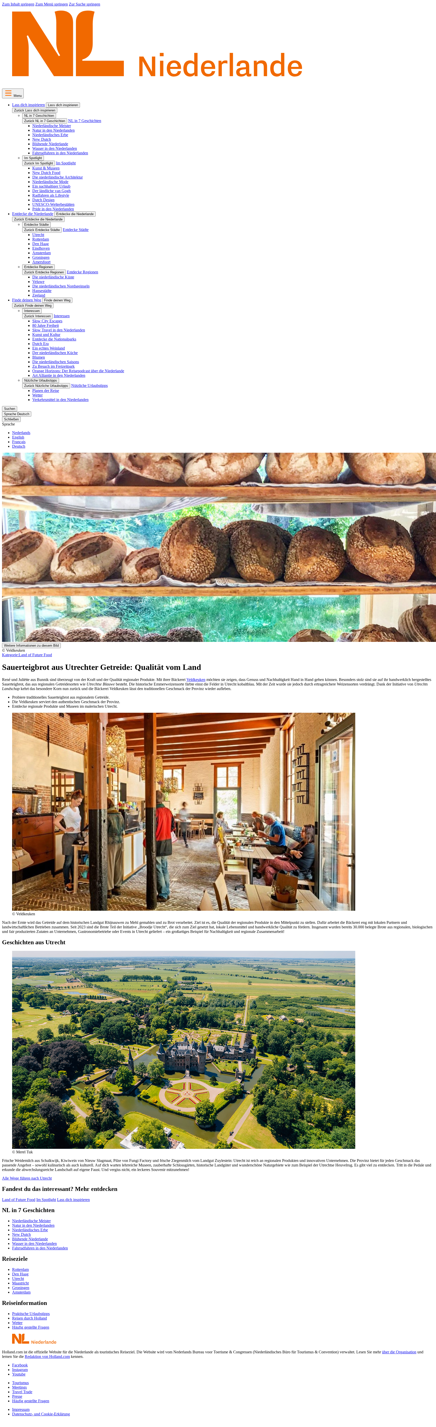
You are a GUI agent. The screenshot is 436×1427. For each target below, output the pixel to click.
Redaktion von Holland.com (47, 1356)
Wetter (37, 395)
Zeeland (38, 295)
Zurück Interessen (37, 316)
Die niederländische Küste (53, 277)
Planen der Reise (45, 390)
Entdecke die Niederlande (32, 214)
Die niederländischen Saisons (55, 362)
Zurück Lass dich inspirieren (34, 110)
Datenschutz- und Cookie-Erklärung (41, 1414)
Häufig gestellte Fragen (30, 1327)
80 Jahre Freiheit (45, 325)
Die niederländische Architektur (57, 177)
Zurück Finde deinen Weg (32, 305)
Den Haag (40, 244)
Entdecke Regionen (38, 267)
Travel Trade (22, 1392)
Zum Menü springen (51, 4)
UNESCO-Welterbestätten (53, 204)
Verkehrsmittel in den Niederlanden (60, 399)
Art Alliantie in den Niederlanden (58, 375)
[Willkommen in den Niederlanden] (157, 82)
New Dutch (41, 139)
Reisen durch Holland (29, 1318)
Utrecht (38, 235)
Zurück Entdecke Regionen (44, 272)
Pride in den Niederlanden (53, 209)
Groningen (40, 257)
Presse (17, 1396)
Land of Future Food (27, 655)
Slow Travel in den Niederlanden (58, 330)
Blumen (38, 357)
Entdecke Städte (36, 224)
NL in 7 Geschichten (39, 116)
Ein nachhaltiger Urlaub (51, 186)
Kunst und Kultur (46, 334)
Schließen (11, 419)
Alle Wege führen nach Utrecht (27, 1178)
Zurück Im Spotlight (38, 163)
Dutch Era (40, 343)
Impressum (21, 1409)
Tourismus (20, 1383)
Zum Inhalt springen (18, 4)
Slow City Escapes (47, 321)
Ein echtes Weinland (48, 348)
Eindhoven (41, 248)
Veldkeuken (195, 679)
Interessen (32, 311)
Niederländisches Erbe (50, 135)
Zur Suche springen (84, 4)
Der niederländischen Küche (55, 353)
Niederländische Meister (51, 126)
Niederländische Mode (50, 182)
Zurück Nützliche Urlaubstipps (46, 386)
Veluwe (38, 281)
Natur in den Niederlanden (53, 130)
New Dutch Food (46, 172)
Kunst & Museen (46, 168)
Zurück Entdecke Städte (42, 230)
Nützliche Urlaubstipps (40, 380)
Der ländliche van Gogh (51, 191)
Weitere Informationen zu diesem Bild (31, 645)
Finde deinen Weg (26, 300)
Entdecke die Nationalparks (54, 339)
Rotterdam (40, 239)
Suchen (9, 409)
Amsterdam (41, 253)
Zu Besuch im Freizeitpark (53, 366)
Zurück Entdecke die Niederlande (38, 219)
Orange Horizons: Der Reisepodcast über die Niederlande (78, 371)
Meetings (19, 1387)
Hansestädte (41, 291)
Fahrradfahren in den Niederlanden (60, 153)
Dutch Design (43, 200)
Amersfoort (41, 262)
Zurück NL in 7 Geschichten (44, 121)
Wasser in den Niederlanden (54, 148)
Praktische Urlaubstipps (31, 1313)
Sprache (8, 424)
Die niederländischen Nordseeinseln (61, 286)
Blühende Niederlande (50, 144)
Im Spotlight (33, 158)
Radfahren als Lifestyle (50, 195)
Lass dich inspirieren (28, 105)
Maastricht (20, 1283)
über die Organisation (399, 1352)
